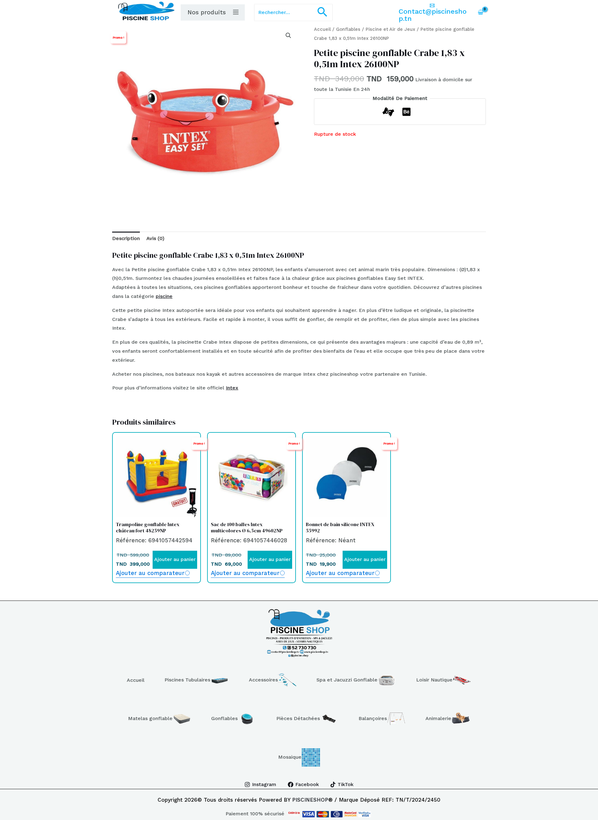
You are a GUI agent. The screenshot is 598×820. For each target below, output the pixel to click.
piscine (164, 296)
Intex (232, 388)
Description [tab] (126, 238)
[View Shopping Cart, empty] (480, 12)
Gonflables (348, 29)
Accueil (322, 29)
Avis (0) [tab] (155, 238)
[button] (322, 12)
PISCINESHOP (310, 800)
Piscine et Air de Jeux (390, 29)
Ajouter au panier (175, 559)
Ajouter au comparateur (150, 573)
